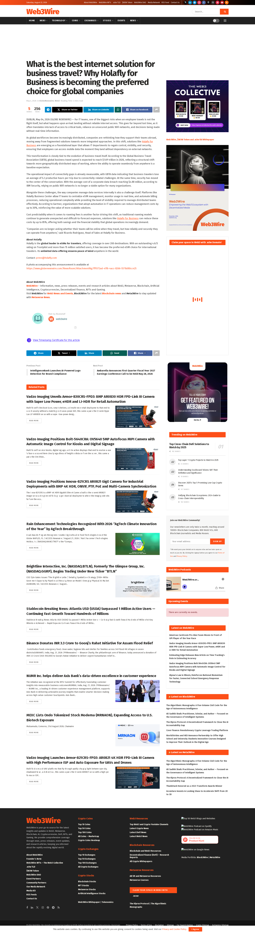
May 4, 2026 (31, 101)
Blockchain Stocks (87, 881)
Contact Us (175, 2)
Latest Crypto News (139, 828)
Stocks (107, 20)
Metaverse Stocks (87, 889)
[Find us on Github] (213, 2)
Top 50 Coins (84, 828)
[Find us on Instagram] (199, 2)
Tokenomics (107, 902)
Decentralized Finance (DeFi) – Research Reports (149, 856)
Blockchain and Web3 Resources (145, 851)
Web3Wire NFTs (105, 2)
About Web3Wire (90, 2)
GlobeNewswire (53, 28)
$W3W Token (127, 2)
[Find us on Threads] (208, 2)
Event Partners (33, 879)
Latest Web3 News (139, 836)
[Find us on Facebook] (204, 2)
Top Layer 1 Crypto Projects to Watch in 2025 (198, 460)
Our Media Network (35, 886)
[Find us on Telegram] (195, 2)
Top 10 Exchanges (86, 855)
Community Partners (36, 882)
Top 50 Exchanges (87, 859)
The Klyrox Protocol (139, 903)
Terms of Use (146, 925)
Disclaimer (159, 925)
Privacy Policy (132, 925)
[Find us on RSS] (227, 2)
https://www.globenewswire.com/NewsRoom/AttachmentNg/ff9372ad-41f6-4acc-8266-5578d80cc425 (81, 268)
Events (121, 20)
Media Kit (31, 890)
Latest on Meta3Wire (182, 752)
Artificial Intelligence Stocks (92, 893)
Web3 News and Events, (60, 293)
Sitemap (170, 925)
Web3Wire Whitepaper (89, 902)
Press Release (39, 28)
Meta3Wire (215, 857)
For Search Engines (185, 925)
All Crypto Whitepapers (141, 861)
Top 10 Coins (84, 824)
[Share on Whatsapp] (118, 109)
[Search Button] (224, 12)
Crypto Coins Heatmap (89, 840)
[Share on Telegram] (48, 109)
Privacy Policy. (182, 556)
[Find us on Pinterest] (217, 2)
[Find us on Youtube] (222, 2)
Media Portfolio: (189, 857)
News (133, 20)
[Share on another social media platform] (156, 109)
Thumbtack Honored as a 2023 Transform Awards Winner (194, 786)
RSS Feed (165, 2)
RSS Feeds (31, 894)
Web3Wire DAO (140, 2)
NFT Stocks (83, 885)
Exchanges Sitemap (220, 925)
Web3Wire (42, 11)
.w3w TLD (116, 2)
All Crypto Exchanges (88, 867)
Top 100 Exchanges (87, 863)
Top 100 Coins (85, 832)
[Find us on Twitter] (185, 2)
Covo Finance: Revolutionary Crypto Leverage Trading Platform (197, 730)
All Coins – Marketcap (88, 836)
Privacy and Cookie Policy (174, 929)
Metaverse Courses (139, 880)
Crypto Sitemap (202, 925)
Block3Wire (202, 857)
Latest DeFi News (138, 832)
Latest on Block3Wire (183, 696)
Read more (35, 421)
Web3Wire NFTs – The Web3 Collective (44, 863)
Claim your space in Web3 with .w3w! (150, 891)
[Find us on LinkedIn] (190, 2)
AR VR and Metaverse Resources (145, 876)
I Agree (195, 929)
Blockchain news (111, 293)
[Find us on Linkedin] (32, 907)
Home (32, 20)
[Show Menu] (225, 21)
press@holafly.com (46, 257)
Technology (58, 20)
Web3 (42, 20)
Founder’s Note (33, 859)
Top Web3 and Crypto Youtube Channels (149, 824)
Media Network (154, 2)
